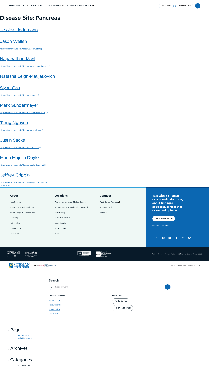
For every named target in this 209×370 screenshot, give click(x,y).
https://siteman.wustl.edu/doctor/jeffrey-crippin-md (22, 183)
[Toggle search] (197, 6)
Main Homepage (25, 338)
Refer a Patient (54, 309)
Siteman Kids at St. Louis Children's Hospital (72, 207)
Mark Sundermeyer (19, 105)
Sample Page (23, 335)
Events (102, 212)
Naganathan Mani (17, 59)
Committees (14, 234)
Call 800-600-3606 (164, 218)
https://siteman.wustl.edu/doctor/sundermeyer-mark (22, 113)
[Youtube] (169, 238)
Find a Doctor (166, 6)
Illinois (57, 234)
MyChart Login (54, 300)
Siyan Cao (10, 88)
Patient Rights (157, 254)
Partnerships (15, 223)
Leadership (14, 218)
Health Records (55, 305)
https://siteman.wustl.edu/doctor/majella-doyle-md (22, 165)
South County (60, 223)
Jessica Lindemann (19, 30)
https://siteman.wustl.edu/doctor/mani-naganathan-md (24, 66)
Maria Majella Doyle (19, 158)
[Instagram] (182, 238)
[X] (156, 238)
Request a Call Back (160, 226)
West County (60, 212)
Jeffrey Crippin (15, 175)
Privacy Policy (170, 254)
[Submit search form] (167, 287)
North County (60, 228)
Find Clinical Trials (184, 6)
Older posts (5, 185)
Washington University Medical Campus (70, 202)
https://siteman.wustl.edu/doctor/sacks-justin (19, 148)
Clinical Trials (53, 314)
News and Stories (106, 207)
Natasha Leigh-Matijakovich (27, 76)
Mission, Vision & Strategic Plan (22, 207)
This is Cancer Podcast (109, 202)
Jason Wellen (13, 41)
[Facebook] (163, 238)
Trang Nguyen (14, 123)
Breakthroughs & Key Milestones (22, 212)
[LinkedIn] (176, 238)
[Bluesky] (189, 238)
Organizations (15, 228)
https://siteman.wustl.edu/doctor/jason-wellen (20, 49)
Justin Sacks (12, 140)
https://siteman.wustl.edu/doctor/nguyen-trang (20, 130)
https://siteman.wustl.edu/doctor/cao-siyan (18, 95)
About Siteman (16, 202)
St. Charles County (62, 218)
